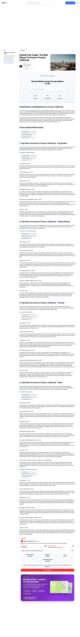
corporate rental (45, 365)
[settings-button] (77, 3)
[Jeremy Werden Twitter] (25, 69)
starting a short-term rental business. (48, 309)
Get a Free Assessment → (9, 63)
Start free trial (70, 2)
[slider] (25, 547)
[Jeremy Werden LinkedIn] (23, 69)
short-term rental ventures (61, 389)
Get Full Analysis (46, 570)
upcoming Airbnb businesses (26, 148)
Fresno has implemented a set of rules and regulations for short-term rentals (43, 110)
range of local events (47, 254)
